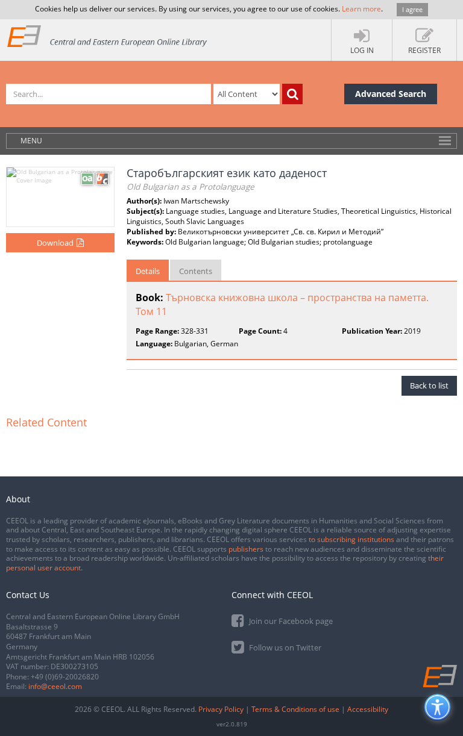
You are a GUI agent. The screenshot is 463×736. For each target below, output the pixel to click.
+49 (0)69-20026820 (65, 677)
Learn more (361, 9)
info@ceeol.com (55, 686)
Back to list (429, 385)
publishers (245, 549)
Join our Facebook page (290, 621)
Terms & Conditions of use (295, 709)
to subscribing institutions (351, 539)
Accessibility (367, 709)
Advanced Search (390, 93)
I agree (412, 9)
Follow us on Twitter (284, 647)
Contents (195, 271)
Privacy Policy (221, 709)
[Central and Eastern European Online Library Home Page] (107, 35)
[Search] (292, 94)
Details (148, 271)
